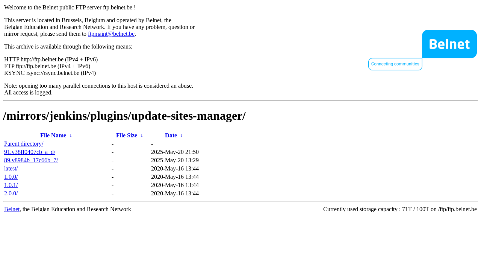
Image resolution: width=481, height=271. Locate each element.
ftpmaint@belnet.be (111, 33)
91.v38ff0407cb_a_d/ (29, 152)
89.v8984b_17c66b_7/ (31, 160)
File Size (126, 135)
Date (171, 135)
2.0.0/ (11, 193)
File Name (53, 135)
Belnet (12, 209)
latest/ (11, 168)
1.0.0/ (11, 177)
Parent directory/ (23, 143)
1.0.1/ (11, 185)
